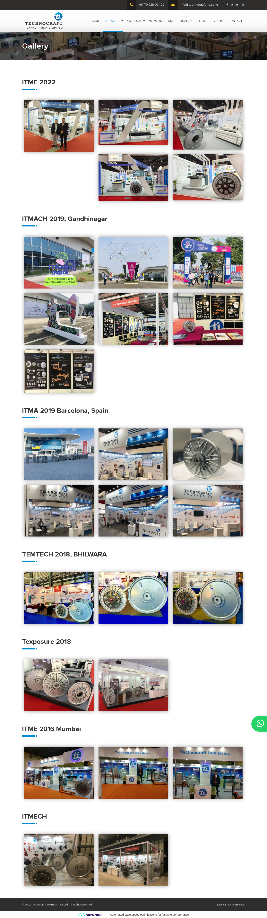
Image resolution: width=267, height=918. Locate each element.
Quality (186, 21)
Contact (235, 21)
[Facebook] (227, 5)
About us (112, 21)
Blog (202, 21)
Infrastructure (161, 21)
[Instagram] (242, 5)
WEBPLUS (238, 904)
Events (217, 21)
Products (134, 21)
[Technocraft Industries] (43, 21)
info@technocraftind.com (199, 4)
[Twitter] (237, 5)
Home (95, 21)
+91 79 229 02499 (151, 4)
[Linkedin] (232, 5)
